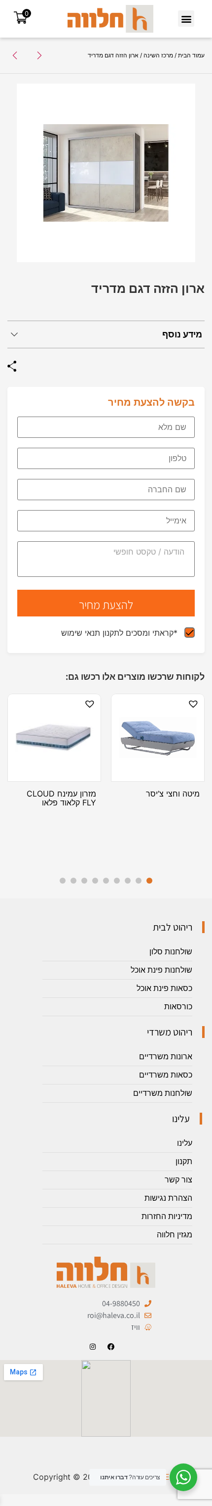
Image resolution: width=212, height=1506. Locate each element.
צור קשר (178, 1179)
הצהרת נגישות (168, 1198)
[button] (186, 18)
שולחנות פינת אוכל (161, 970)
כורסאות (178, 1006)
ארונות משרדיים (165, 1056)
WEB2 (168, 1477)
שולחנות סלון (170, 951)
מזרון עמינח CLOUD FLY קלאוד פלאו (61, 798)
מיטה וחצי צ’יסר (173, 793)
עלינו (184, 1143)
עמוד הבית (191, 55)
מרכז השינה (158, 55)
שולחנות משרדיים (162, 1093)
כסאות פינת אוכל (164, 988)
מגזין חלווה (174, 1234)
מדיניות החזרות (166, 1216)
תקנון (184, 1161)
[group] (106, 173)
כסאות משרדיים (165, 1075)
